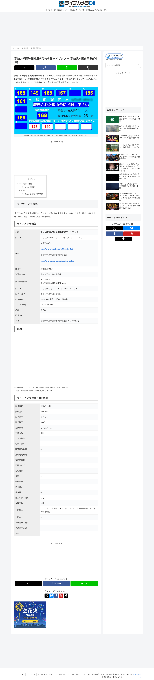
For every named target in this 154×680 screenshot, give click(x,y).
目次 (27, 179)
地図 (23, 190)
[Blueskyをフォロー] (51, 596)
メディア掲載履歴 (93, 674)
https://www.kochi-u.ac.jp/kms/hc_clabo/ (57, 261)
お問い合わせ (117, 677)
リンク (83, 674)
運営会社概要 (106, 677)
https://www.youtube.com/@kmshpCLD (57, 249)
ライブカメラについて (45, 674)
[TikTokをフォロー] (66, 596)
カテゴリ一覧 (31, 674)
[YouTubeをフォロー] (61, 596)
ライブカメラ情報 (28, 187)
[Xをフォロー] (47, 596)
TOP (22, 674)
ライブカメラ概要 (26, 184)
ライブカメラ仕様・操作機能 (32, 194)
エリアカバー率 (59, 674)
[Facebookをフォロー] (56, 596)
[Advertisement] (74, 28)
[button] (88, 67)
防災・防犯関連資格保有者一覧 (111, 674)
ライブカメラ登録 (73, 674)
